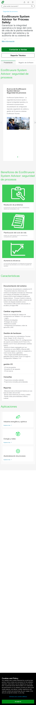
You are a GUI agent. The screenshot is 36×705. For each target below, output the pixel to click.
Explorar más (7, 425)
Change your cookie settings (18, 696)
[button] (1, 123)
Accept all (18, 701)
